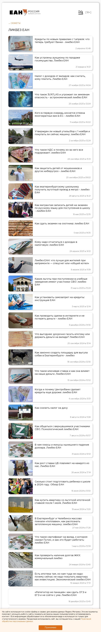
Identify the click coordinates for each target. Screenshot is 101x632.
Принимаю (50, 628)
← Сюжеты (14, 23)
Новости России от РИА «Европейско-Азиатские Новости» (18, 12)
